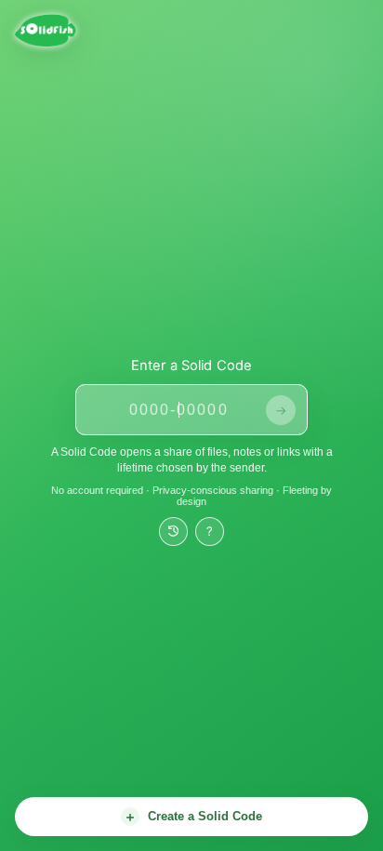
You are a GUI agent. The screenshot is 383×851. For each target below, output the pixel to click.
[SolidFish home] (96, 31)
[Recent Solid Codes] (173, 531)
